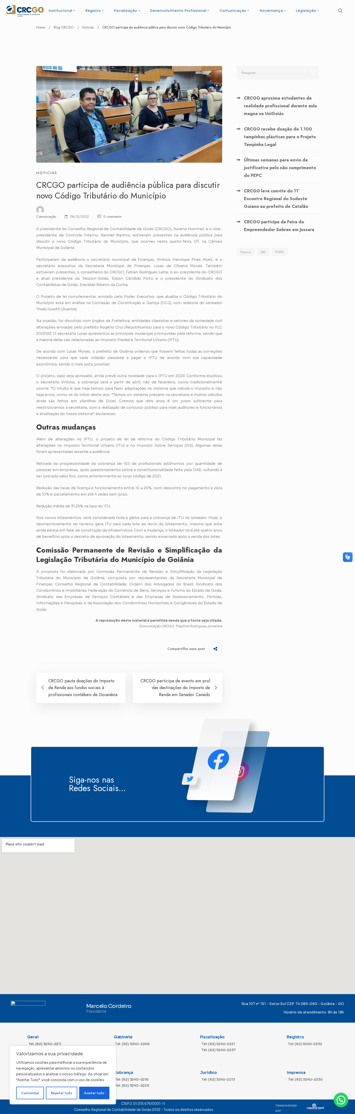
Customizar (30, 1093)
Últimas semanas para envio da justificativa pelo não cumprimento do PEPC (280, 168)
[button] (341, 1100)
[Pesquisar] (278, 72)
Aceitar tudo (94, 1093)
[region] (63, 1075)
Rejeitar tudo (61, 1093)
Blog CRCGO (64, 27)
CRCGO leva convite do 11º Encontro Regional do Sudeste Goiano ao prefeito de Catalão (276, 199)
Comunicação (46, 216)
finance (245, 252)
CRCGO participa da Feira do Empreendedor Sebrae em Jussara (279, 226)
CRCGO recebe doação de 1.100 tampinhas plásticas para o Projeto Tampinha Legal (280, 137)
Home (40, 27)
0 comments (112, 216)
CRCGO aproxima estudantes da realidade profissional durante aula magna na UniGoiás (280, 106)
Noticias (88, 27)
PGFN (279, 252)
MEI (263, 252)
